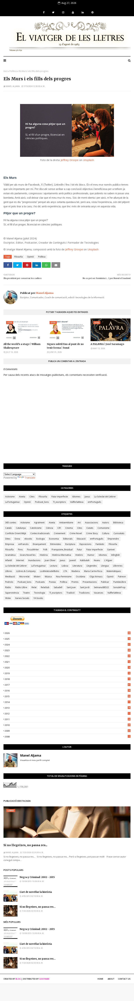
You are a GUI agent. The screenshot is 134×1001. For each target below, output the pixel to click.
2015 (67, 696)
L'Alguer (108, 560)
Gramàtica (10, 554)
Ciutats (89, 527)
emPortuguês (94, 501)
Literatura (77, 565)
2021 (67, 661)
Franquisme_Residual (62, 549)
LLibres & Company (26, 571)
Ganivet (111, 549)
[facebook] (43, 12)
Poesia (52, 581)
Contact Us (124, 978)
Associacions (91, 522)
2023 (67, 650)
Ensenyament (39, 544)
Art (79, 522)
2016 (67, 690)
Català (8, 527)
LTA (65, 571)
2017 (67, 684)
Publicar (105, 581)
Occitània (80, 576)
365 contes (10, 522)
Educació (81, 538)
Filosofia (18, 256)
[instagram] (63, 12)
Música (48, 576)
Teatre (26, 592)
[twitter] (53, 12)
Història (44, 554)
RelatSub (45, 587)
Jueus (87, 496)
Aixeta (22, 496)
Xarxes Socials (22, 598)
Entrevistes (55, 544)
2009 (67, 730)
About (111, 978)
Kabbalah (85, 560)
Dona (17, 538)
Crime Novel (76, 533)
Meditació (10, 576)
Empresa (9, 544)
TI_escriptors (59, 501)
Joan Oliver (50, 560)
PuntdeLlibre (119, 581)
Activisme (10, 496)
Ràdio (8, 587)
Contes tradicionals (40, 533)
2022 (67, 656)
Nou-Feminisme (64, 576)
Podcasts (40, 581)
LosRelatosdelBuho (49, 571)
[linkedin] (83, 12)
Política (13, 71)
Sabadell (58, 587)
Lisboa (65, 565)
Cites (31, 496)
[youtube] (73, 12)
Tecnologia (39, 592)
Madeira (76, 571)
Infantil (8, 560)
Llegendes (92, 565)
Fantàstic (100, 544)
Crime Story (92, 533)
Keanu (97, 560)
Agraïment (39, 522)
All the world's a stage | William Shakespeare (21, 346)
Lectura (53, 565)
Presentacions (90, 581)
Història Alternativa (61, 554)
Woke (8, 598)
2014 (67, 702)
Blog (18, 978)
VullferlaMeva (76, 501)
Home (100, 978)
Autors (105, 522)
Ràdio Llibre (21, 587)
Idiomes (76, 496)
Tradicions (84, 592)
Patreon (122, 576)
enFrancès (23, 544)
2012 (67, 713)
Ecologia (40, 538)
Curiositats (119, 533)
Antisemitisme (66, 522)
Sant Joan (71, 587)
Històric (79, 554)
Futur (79, 549)
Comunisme (103, 527)
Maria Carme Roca (93, 571)
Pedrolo (9, 581)
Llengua (105, 565)
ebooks (28, 538)
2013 (67, 707)
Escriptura (70, 544)
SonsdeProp (119, 587)
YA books (38, 598)
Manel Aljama (13, 86)
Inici (5, 71)
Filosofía (9, 549)
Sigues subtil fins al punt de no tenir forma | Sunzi (65, 346)
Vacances (98, 592)
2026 (67, 633)
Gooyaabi (44, 978)
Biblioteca (118, 522)
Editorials (67, 538)
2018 (67, 679)
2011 (67, 719)
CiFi (59, 527)
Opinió (30, 256)
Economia (54, 538)
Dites (7, 538)
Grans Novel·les (27, 554)
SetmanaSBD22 (101, 587)
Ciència (49, 527)
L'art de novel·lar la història (36, 892)
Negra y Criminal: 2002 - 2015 (37, 877)
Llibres (8, 571)
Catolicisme (36, 527)
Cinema (69, 527)
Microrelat (24, 576)
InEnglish (115, 554)
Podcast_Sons (42, 501)
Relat (34, 587)
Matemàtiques (114, 571)
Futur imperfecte (59, 496)
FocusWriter (33, 549)
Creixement (59, 533)
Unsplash (88, 160)
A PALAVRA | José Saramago (107, 344)
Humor (90, 554)
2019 (67, 673)
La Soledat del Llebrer (105, 496)
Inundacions (34, 560)
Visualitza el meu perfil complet (35, 760)
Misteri (37, 576)
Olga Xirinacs (96, 576)
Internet (20, 560)
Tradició (70, 592)
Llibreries (117, 565)
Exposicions (85, 544)
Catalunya (21, 527)
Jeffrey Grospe (70, 160)
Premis (75, 581)
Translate (30, 477)
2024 (67, 644)
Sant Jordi (85, 587)
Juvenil (72, 560)
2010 (67, 725)
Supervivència (12, 592)
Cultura (105, 533)
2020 (67, 667)
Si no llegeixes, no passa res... (25, 845)
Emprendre (113, 538)
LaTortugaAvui (12, 501)
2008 (67, 736)
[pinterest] (92, 12)
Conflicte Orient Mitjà (15, 533)
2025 (67, 638)
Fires (20, 549)
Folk (45, 549)
